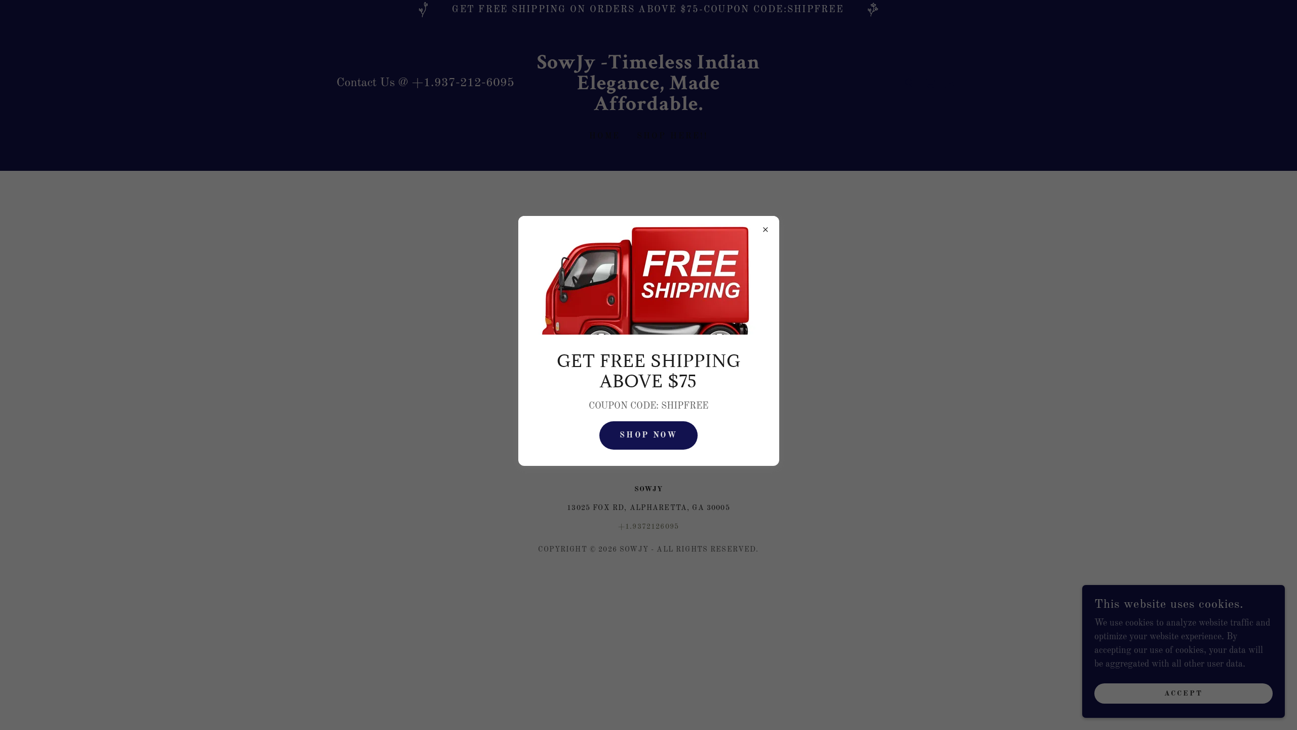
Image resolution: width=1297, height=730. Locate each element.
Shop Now (648, 435)
